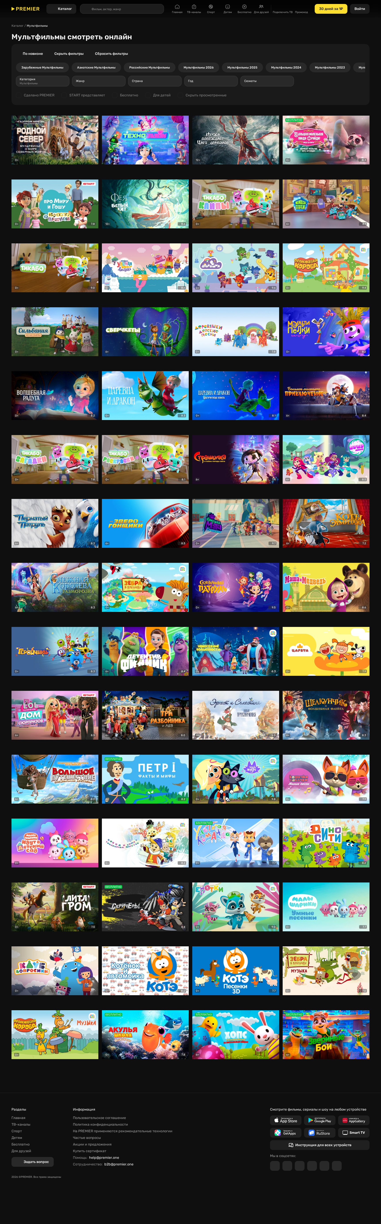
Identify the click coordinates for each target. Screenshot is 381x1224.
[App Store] (285, 1120)
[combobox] (42, 81)
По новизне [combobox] (33, 54)
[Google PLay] (319, 1120)
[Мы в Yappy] (337, 1166)
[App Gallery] (354, 1120)
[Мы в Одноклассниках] (300, 1166)
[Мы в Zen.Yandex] (312, 1166)
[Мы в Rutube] (324, 1166)
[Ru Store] (319, 1133)
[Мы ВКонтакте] (287, 1166)
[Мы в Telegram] (275, 1166)
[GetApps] (285, 1133)
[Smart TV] (354, 1133)
